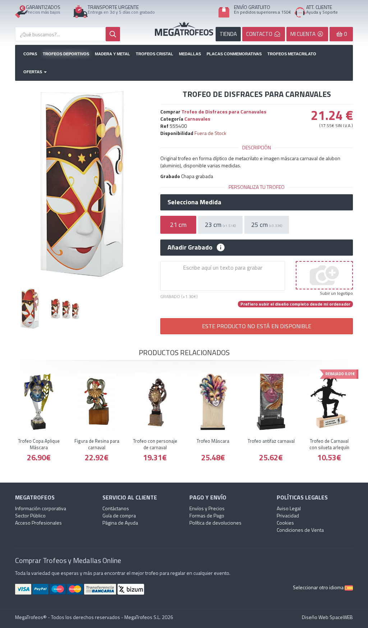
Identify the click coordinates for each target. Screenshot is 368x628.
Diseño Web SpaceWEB (327, 617)
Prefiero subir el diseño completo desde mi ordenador (295, 304)
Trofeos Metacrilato (291, 54)
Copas (30, 54)
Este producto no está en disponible (256, 326)
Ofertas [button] (33, 72)
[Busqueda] (113, 34)
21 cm (178, 224)
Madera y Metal (112, 54)
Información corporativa (40, 508)
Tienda (228, 34)
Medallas (190, 54)
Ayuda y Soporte (322, 12)
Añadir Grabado (189, 247)
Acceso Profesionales (38, 522)
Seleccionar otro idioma (319, 587)
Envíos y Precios (207, 508)
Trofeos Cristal (154, 54)
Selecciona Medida (194, 202)
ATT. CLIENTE (319, 7)
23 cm (220, 224)
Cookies (285, 522)
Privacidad (288, 515)
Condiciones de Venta (300, 530)
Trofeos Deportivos (66, 54)
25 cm (266, 224)
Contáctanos (115, 508)
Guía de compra (119, 515)
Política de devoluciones (215, 522)
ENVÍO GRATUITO (252, 7)
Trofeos (184, 29)
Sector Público (30, 515)
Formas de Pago (206, 515)
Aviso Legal (289, 508)
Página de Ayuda (120, 522)
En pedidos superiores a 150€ (262, 12)
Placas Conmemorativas (234, 54)
